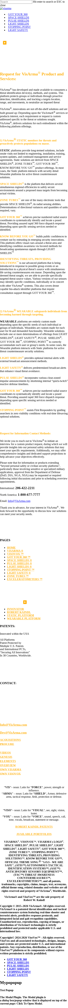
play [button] (5, 43)
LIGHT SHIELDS (18, 968)
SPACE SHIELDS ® (19, 560)
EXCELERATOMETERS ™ (24, 579)
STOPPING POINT (19, 971)
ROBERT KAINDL (19, 612)
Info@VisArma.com (19, 500)
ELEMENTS (8, 761)
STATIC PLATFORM (20, 615)
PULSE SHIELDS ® (19, 563)
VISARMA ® (15, 550)
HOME (11, 547)
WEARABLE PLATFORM (23, 618)
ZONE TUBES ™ (18, 576)
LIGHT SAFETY (17, 975)
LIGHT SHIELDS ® (19, 566)
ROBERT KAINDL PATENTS (34, 826)
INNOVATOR (15, 609)
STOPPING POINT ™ (20, 569)
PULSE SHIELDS (18, 965)
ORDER (5, 748)
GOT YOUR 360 (17, 959)
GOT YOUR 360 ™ (18, 557)
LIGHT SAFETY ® (19, 572)
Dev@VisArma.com (13, 732)
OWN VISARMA (10, 769)
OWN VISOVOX (10, 773)
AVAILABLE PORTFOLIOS (34, 834)
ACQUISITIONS (10, 739)
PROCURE (7, 743)
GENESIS (6, 756)
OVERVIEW (8, 765)
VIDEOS (5, 752)
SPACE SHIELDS (18, 962)
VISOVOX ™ (15, 553)
